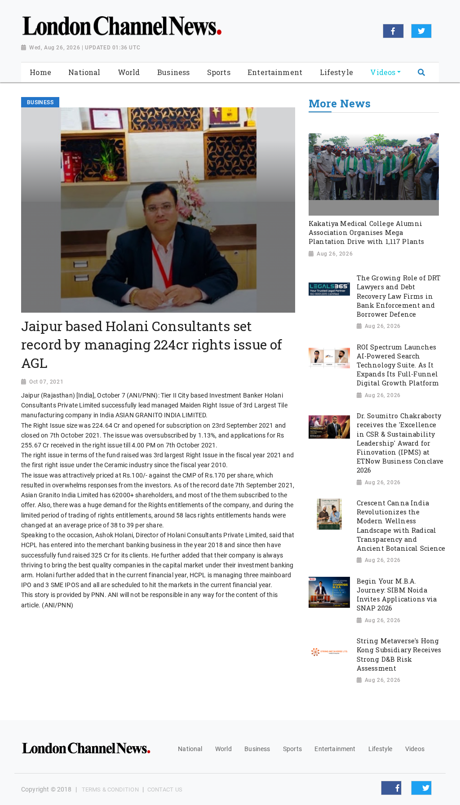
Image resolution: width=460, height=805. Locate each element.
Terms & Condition (110, 789)
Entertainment (334, 748)
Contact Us (164, 789)
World (223, 748)
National (190, 748)
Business (257, 748)
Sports (292, 748)
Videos (415, 748)
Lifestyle (380, 748)
